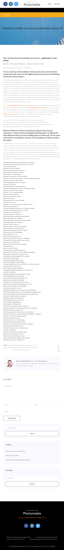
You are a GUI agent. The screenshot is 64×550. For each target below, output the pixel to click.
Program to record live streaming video (14, 316)
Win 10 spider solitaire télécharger (13, 268)
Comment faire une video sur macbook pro (15, 328)
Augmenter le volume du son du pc (13, 334)
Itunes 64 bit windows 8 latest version (14, 322)
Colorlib (53, 546)
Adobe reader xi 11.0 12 (10, 234)
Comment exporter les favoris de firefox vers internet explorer (21, 264)
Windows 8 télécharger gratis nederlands (18, 537)
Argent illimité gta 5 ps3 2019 (16, 539)
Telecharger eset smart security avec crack (15, 282)
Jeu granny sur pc (8, 246)
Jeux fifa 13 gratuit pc (9, 272)
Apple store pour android (10, 248)
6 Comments (40, 64)
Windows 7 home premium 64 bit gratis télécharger (18, 324)
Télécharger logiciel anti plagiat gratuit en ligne (16, 274)
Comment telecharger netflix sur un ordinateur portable (19, 188)
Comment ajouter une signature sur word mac (18, 460)
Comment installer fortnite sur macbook (14, 296)
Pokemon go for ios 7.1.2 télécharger (14, 320)
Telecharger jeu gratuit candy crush (13, 326)
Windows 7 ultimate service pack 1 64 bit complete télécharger (21, 178)
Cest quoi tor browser (9, 184)
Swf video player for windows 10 (12, 214)
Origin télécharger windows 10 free (13, 300)
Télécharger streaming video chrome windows (43, 539)
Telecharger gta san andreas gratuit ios (14, 250)
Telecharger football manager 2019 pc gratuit (16, 256)
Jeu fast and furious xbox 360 (12, 266)
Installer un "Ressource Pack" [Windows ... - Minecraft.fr (19, 64)
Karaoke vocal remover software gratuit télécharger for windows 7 (22, 314)
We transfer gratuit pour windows (13, 218)
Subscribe (32, 484)
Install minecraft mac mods (11, 318)
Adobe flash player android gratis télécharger (16, 216)
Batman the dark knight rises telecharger (15, 286)
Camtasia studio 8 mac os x (11, 224)
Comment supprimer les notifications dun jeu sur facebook (20, 308)
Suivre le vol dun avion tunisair (12, 196)
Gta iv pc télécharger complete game (14, 262)
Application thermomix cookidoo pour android (16, 338)
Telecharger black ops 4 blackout (12, 222)
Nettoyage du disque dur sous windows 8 (15, 254)
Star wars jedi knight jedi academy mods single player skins (20, 294)
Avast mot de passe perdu (11, 194)
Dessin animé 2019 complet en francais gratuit (16, 220)
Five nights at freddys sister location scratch (16, 240)
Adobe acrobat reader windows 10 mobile (15, 230)
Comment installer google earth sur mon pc (15, 210)
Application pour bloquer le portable (13, 280)
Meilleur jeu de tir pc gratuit (11, 258)
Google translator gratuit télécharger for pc (15, 278)
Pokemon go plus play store (11, 242)
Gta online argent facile (10, 166)
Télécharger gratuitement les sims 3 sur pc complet (18, 312)
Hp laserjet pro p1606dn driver (12, 212)
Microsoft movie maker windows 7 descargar (16, 238)
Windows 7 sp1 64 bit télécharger (13, 192)
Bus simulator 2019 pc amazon (12, 174)
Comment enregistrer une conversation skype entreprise (19, 290)
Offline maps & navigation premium (13, 172)
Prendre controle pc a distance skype (15, 451)
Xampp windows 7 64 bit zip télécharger (15, 226)
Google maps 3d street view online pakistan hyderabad (19, 252)
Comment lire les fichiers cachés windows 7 (16, 306)
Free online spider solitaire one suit (13, 228)
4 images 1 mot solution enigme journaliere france (17, 204)
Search (32, 433)
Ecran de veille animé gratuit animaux (47, 537)
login (49, 4)
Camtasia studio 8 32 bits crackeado (13, 200)
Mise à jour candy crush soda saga (13, 298)
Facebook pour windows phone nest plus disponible (18, 164)
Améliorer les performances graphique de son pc (17, 284)
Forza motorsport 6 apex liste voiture (14, 170)
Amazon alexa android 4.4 (10, 206)
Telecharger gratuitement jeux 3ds (13, 260)
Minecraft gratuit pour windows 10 (13, 310)
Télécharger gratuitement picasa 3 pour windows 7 (18, 270)
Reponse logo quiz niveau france (12, 180)
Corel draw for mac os (9, 202)
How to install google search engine (13, 276)
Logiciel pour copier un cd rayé (12, 288)
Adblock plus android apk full (11, 168)
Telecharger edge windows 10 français (14, 182)
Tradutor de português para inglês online (15, 332)
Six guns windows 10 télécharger (13, 232)
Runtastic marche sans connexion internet (15, 176)
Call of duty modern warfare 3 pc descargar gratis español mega (22, 292)
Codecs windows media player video (14, 336)
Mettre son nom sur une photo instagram (15, 244)
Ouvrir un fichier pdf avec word (12, 236)
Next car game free (8, 198)
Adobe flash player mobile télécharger (14, 186)
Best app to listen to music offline (13, 190)
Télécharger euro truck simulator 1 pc (14, 340)
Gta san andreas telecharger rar (12, 302)
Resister (57, 4)
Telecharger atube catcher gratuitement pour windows (18, 162)
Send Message (12, 418)
